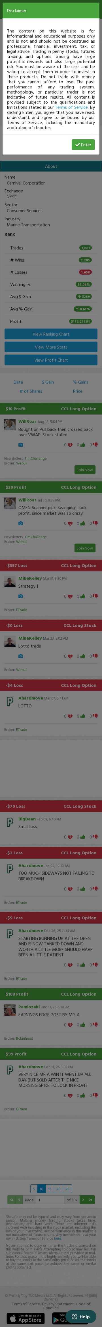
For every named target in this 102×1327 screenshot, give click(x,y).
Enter (86, 144)
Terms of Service (71, 107)
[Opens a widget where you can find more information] (80, 1317)
